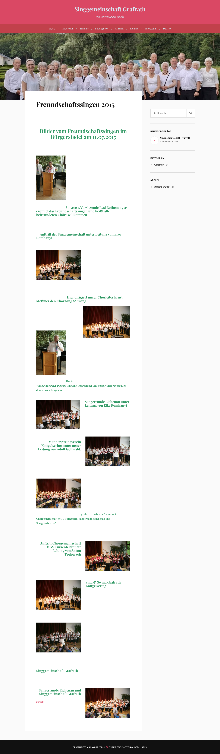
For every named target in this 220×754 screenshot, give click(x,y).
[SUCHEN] (190, 113)
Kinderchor (67, 28)
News (52, 28)
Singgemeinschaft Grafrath (110, 9)
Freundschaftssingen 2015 (75, 104)
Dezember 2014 (162, 186)
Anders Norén (139, 747)
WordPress (98, 747)
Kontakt (134, 28)
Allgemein (159, 164)
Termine (84, 28)
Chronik (119, 28)
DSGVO (167, 28)
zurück (40, 701)
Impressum (151, 28)
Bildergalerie (102, 28)
